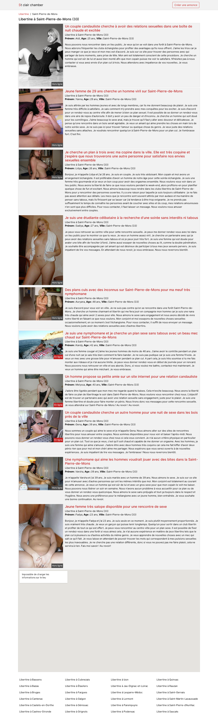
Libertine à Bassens (30, 679)
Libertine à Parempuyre (124, 705)
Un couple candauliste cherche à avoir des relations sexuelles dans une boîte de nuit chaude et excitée (128, 28)
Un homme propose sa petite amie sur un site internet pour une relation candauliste (131, 376)
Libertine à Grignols (76, 711)
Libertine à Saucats (167, 711)
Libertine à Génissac (76, 705)
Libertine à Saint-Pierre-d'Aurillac (176, 705)
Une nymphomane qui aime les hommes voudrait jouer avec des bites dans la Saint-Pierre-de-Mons (131, 461)
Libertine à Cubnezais (77, 679)
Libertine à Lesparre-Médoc (127, 692)
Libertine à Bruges (29, 692)
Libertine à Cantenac (31, 698)
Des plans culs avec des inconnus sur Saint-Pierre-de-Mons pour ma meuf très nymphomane (127, 292)
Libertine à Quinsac (167, 679)
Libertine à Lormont (122, 698)
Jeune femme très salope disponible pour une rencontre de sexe (116, 507)
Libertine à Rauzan (167, 685)
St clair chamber (31, 5)
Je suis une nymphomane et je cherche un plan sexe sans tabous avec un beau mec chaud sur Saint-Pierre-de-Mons (131, 335)
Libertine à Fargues (76, 692)
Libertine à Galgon (75, 698)
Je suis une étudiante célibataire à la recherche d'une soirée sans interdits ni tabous (131, 218)
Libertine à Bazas (29, 685)
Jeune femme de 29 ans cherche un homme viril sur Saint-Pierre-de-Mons (124, 91)
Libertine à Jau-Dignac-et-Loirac (129, 685)
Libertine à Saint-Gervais (171, 692)
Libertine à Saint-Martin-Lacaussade (177, 698)
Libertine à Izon (119, 679)
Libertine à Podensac (123, 711)
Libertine (24, 13)
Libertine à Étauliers (76, 685)
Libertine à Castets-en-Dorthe (36, 705)
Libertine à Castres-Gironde (35, 711)
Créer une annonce (185, 5)
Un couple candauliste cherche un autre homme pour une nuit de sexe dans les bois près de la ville (131, 414)
